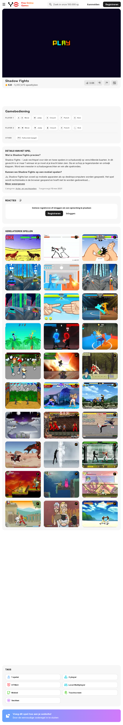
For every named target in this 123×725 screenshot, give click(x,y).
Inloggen (70, 213)
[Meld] (107, 83)
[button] (15, 184)
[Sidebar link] (4, 4)
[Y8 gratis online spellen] (13, 4)
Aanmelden (93, 4)
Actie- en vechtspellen (26, 188)
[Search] (50, 4)
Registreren (111, 4)
